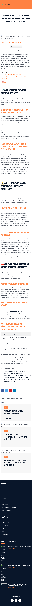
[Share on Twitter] (6, 390)
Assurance (5, 525)
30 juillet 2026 (11, 548)
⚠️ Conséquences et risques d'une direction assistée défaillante (14, 77)
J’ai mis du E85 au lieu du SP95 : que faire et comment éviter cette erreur (15, 462)
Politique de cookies (7, 510)
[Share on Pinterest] (10, 390)
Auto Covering (18, 596)
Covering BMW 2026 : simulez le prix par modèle (19, 565)
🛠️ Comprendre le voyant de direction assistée (13, 74)
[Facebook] (12, 600)
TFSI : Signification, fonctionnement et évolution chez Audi (15, 436)
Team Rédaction (4, 42)
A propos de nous (6, 492)
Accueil (4, 489)
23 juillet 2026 (11, 567)
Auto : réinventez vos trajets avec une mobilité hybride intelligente (17, 585)
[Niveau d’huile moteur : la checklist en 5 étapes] (4, 554)
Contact (4, 498)
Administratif (5, 522)
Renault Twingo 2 (14, 311)
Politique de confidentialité (9, 507)
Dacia (17, 122)
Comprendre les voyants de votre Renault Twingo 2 (16, 377)
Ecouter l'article (17, 46)
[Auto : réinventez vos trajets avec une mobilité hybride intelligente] (4, 586)
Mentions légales (6, 501)
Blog (3, 495)
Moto (3, 531)
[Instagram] (19, 600)
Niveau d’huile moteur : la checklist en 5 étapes (19, 546)
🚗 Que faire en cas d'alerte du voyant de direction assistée (14, 81)
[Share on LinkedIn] (14, 390)
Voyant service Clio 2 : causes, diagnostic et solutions (17, 375)
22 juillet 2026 (11, 587)
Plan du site (5, 504)
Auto (21, 42)
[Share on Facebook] (2, 390)
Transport (5, 534)
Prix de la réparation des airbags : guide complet (13, 412)
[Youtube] (16, 600)
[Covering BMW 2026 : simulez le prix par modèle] (4, 573)
